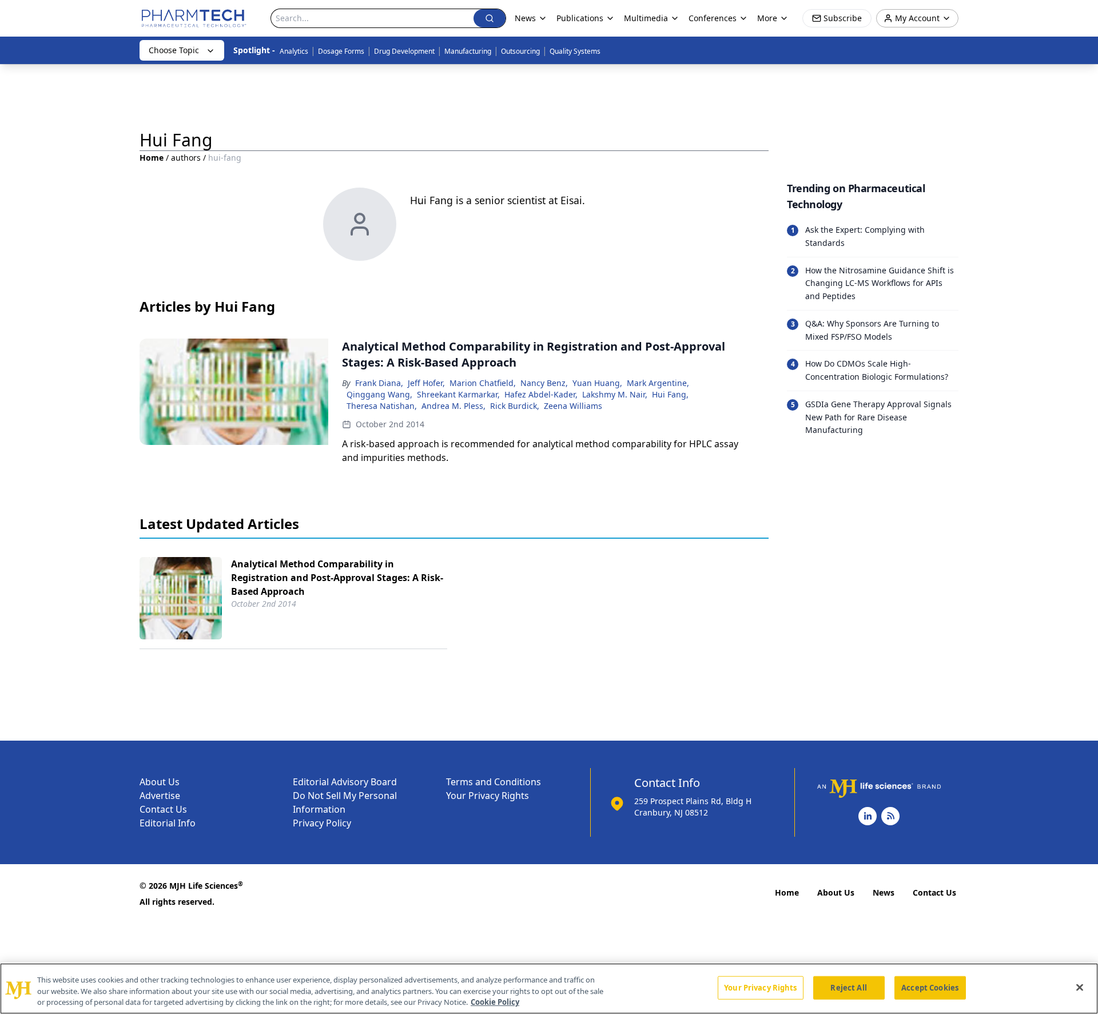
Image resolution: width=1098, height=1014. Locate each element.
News (883, 892)
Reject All (848, 987)
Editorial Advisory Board (345, 782)
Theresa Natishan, (382, 405)
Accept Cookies (929, 987)
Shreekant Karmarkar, (458, 394)
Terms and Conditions (493, 782)
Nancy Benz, (544, 382)
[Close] (1079, 987)
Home (152, 157)
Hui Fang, (670, 394)
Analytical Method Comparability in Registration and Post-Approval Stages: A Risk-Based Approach (337, 578)
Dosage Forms (341, 51)
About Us (160, 782)
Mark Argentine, (658, 382)
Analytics (294, 51)
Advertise (160, 795)
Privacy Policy (322, 823)
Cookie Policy (495, 1002)
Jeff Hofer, (426, 382)
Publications (579, 18)
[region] (549, 988)
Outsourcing (520, 51)
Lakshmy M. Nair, (614, 394)
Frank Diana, (379, 382)
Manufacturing (467, 51)
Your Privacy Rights (487, 795)
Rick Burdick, (514, 405)
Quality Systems (575, 51)
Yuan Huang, (597, 382)
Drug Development (404, 51)
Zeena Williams (573, 405)
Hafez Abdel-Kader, (541, 394)
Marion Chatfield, (482, 382)
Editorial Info (168, 823)
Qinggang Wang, (379, 394)
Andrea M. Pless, (453, 405)
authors (186, 157)
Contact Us (163, 809)
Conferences (713, 18)
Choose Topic (174, 50)
